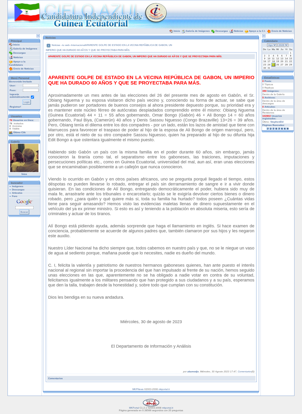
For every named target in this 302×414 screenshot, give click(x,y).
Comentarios (245, 371)
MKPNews (137, 389)
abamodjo (193, 371)
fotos (24, 174)
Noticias (238, 31)
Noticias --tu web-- (61, 45)
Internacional (78, 45)
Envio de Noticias (282, 31)
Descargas (221, 31)
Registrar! (15, 106)
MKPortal (134, 407)
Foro (14, 196)
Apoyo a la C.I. (257, 31)
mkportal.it (164, 389)
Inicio (177, 31)
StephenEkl (277, 122)
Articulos (17, 193)
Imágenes (17, 186)
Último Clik (19, 132)
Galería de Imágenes (198, 31)
